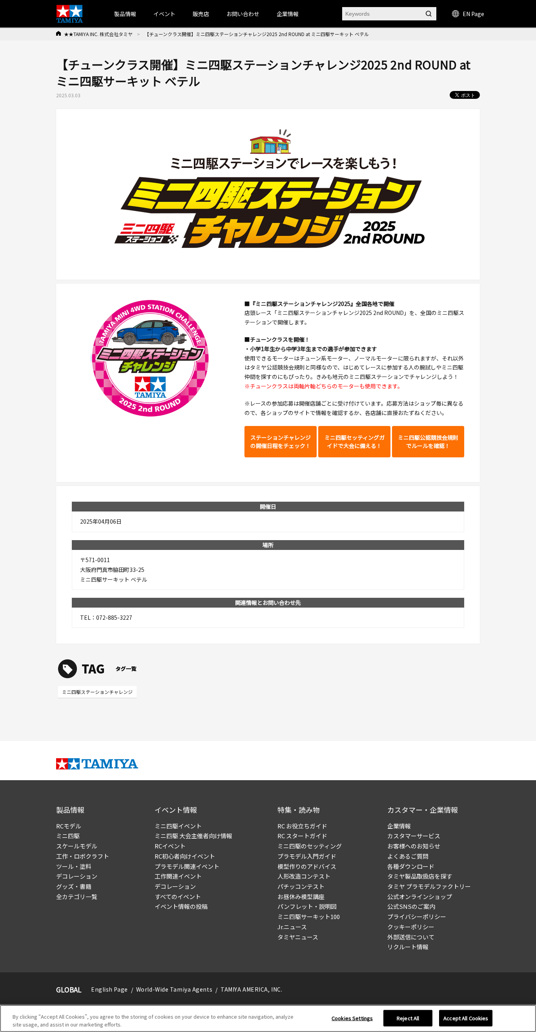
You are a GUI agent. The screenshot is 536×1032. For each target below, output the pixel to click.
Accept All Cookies (465, 1018)
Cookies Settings (352, 1018)
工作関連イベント (178, 876)
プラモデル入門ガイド (306, 856)
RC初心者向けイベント (185, 856)
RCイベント (170, 846)
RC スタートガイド (302, 836)
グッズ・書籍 (73, 886)
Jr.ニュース (292, 927)
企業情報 (399, 826)
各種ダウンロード (410, 866)
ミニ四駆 (68, 836)
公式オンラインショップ (419, 896)
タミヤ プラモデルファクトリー (429, 886)
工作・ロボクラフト (82, 856)
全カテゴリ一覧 (76, 896)
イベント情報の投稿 (181, 906)
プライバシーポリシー (416, 916)
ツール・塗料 (73, 866)
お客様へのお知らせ (413, 846)
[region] (268, 1018)
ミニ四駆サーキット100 (308, 916)
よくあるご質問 (407, 856)
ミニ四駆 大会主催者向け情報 (193, 836)
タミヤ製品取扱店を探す (419, 876)
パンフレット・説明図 (307, 906)
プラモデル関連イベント (187, 866)
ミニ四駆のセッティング (309, 846)
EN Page (473, 14)
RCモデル (68, 826)
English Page (109, 989)
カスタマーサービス (413, 836)
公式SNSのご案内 (411, 906)
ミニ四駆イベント (178, 826)
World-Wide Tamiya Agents (174, 989)
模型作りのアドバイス (306, 866)
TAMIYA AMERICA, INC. (251, 989)
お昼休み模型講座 (301, 896)
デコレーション (76, 876)
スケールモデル (76, 846)
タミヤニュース (297, 937)
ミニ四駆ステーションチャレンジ (97, 691)
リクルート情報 (407, 947)
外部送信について (410, 937)
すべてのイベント (178, 896)
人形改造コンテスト (303, 876)
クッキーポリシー (410, 927)
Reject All (408, 1018)
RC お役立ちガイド (302, 826)
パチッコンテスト (301, 886)
